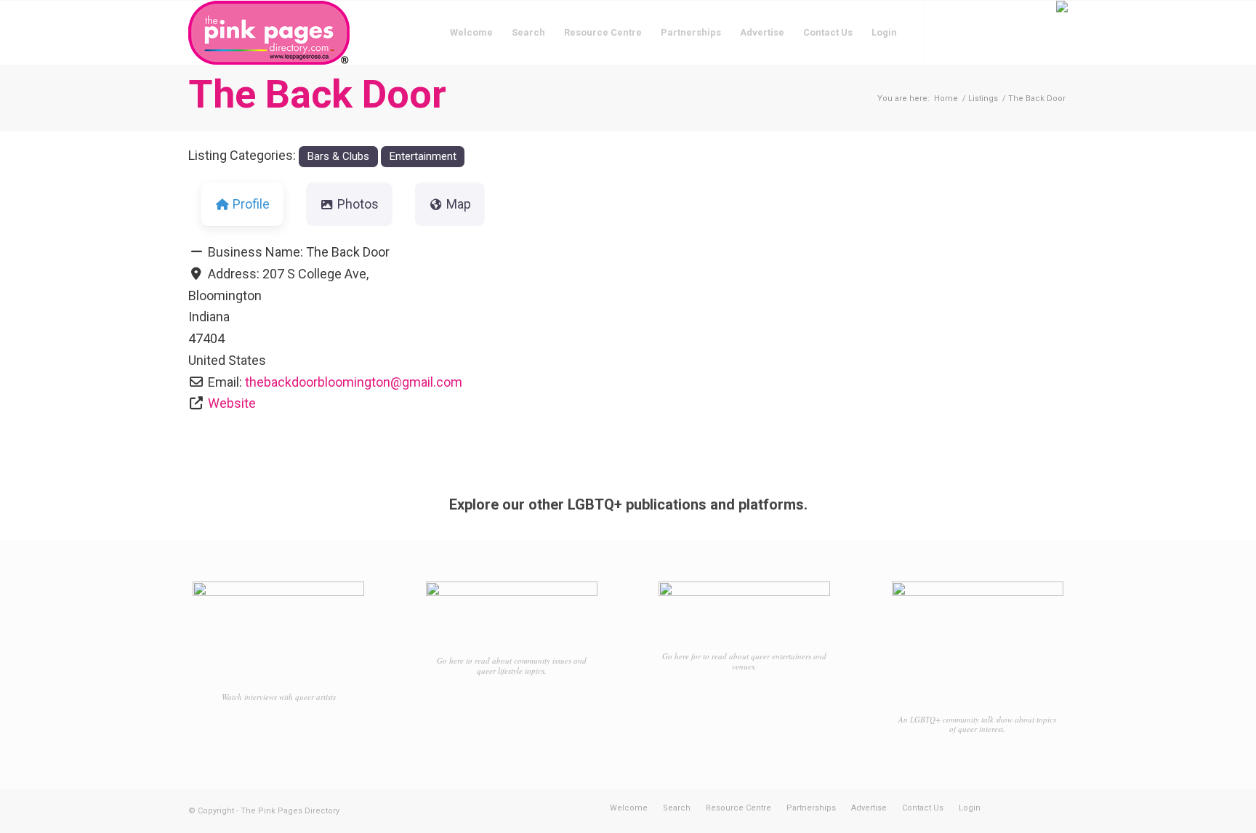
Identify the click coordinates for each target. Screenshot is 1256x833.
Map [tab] (458, 204)
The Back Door (317, 94)
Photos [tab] (358, 204)
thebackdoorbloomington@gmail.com (353, 382)
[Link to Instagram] (970, 32)
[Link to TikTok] (991, 32)
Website (232, 403)
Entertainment (422, 156)
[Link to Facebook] (948, 32)
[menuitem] (471, 33)
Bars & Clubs (338, 156)
